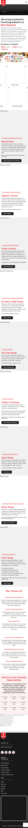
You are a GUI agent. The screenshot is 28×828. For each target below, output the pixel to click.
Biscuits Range (5, 767)
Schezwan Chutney (19, 106)
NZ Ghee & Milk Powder (7, 774)
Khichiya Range (5, 763)
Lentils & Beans (5, 772)
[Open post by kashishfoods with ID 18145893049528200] (21, 723)
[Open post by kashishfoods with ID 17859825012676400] (7, 723)
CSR (2, 791)
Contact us (4, 793)
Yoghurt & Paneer (5, 770)
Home (2, 782)
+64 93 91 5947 (7, 747)
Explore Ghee (7, 318)
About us (3, 784)
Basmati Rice (4, 765)
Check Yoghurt (7, 213)
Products (3, 786)
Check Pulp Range (8, 367)
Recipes (3, 789)
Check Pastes (7, 583)
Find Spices (6, 472)
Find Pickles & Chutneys (10, 422)
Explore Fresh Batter (9, 522)
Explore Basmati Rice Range (11, 160)
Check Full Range (8, 266)
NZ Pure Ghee (13, 84)
